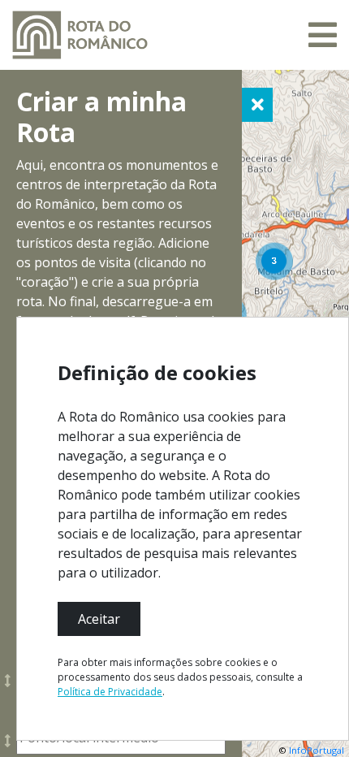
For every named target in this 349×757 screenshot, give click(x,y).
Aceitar (99, 619)
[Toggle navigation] (322, 35)
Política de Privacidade (110, 692)
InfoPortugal (316, 750)
